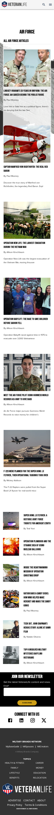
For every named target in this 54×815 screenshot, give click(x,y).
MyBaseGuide (12, 746)
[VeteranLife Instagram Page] (32, 721)
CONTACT (29, 800)
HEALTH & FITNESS (14, 762)
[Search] (44, 5)
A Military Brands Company (27, 751)
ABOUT (41, 800)
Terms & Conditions (36, 805)
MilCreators (42, 746)
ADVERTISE (14, 800)
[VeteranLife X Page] (44, 721)
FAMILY (14, 767)
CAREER (40, 762)
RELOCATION (39, 777)
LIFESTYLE (14, 772)
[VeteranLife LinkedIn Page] (21, 721)
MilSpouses (28, 746)
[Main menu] (50, 5)
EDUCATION (39, 772)
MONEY (40, 767)
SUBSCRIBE (27, 702)
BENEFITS (14, 777)
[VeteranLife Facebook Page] (10, 721)
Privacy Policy (14, 805)
